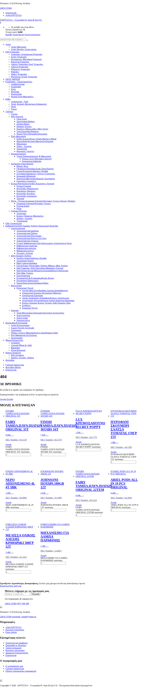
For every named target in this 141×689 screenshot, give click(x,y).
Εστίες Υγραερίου (19, 57)
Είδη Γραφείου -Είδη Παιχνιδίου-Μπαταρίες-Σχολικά (40, 268)
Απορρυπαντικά (18, 228)
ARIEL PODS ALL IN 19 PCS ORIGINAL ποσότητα (124, 506)
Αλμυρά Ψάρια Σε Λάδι (21, 345)
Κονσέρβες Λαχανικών (27, 196)
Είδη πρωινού (17, 116)
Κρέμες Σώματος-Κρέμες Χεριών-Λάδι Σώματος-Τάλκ (46, 303)
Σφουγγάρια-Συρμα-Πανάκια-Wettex (32, 283)
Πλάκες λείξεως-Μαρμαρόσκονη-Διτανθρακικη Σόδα (34, 333)
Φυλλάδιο (10, 360)
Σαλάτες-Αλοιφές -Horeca (22, 358)
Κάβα (8, 99)
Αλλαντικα (21, 213)
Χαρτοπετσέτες (23, 320)
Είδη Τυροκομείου (14, 223)
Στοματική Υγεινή (29, 308)
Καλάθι (9, 34)
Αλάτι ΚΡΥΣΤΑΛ (14, 15)
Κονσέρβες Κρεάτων (26, 193)
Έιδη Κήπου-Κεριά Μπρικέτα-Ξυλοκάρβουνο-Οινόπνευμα (42, 270)
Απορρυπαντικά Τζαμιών (28, 241)
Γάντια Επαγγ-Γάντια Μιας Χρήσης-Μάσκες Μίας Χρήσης (42, 266)
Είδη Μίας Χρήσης (25, 273)
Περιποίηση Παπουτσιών (28, 280)
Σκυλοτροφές (17, 338)
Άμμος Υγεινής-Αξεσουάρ (22, 328)
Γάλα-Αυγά (22, 119)
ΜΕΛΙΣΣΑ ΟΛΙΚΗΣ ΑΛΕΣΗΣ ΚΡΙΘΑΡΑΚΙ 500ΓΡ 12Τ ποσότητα (19, 566)
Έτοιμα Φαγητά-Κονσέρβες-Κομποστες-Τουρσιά (32, 183)
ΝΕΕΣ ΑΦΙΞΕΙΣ (13, 79)
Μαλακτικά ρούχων (25, 251)
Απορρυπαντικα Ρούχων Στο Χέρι (31, 238)
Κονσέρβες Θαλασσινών (27, 188)
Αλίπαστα (15, 343)
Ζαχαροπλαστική (18, 154)
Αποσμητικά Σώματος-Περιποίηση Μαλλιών (41, 293)
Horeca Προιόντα (13, 353)
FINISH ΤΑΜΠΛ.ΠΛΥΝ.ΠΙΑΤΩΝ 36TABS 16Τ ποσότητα (52, 449)
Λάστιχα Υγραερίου (19, 67)
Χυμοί (14, 109)
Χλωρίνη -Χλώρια (25, 253)
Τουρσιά (20, 198)
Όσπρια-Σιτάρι (23, 206)
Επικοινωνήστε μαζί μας (10, 586)
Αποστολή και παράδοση (17, 643)
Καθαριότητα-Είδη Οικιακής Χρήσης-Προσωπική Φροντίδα (32, 226)
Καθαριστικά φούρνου (26, 248)
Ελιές (13, 89)
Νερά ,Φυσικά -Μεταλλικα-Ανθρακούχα (29, 104)
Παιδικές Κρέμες (24, 126)
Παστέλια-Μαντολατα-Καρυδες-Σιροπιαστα (36, 178)
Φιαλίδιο (15, 72)
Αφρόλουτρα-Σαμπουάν (32, 295)
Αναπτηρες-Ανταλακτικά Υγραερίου (26, 54)
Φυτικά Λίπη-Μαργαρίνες (22, 96)
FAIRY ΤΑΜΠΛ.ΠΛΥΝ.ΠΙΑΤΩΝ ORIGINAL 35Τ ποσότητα (17, 449)
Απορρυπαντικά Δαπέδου (28, 231)
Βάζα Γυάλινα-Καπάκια (27, 263)
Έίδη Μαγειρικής (18, 136)
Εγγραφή (35, 594)
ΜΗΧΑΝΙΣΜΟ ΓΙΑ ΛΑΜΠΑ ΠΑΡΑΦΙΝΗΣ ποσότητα (53, 559)
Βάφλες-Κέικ (22, 166)
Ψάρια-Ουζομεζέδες (14, 340)
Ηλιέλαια (15, 91)
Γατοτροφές (16, 330)
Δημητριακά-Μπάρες (26, 121)
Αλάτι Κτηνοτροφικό (20, 325)
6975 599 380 (23, 603)
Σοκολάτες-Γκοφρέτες (26, 181)
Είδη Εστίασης (17, 355)
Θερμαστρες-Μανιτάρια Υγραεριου (26, 59)
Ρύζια (19, 208)
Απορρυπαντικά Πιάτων (27, 233)
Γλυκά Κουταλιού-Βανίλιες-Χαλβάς (32, 171)
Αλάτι (8, 44)
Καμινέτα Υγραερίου (20, 62)
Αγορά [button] (8, 444)
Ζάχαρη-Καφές (23, 124)
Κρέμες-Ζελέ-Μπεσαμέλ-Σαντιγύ (37, 159)
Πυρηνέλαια (16, 94)
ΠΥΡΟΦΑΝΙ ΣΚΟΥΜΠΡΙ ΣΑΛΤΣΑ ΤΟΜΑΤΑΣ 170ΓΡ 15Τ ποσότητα (123, 457)
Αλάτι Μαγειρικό (18, 47)
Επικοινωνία (11, 13)
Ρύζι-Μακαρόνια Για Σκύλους (24, 335)
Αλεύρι (14, 114)
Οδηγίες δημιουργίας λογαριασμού (21, 671)
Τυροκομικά (22, 221)
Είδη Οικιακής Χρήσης (21, 256)
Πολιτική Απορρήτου (15, 630)
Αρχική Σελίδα (6, 399)
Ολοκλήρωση (19, 34)
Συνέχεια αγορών (32, 34)
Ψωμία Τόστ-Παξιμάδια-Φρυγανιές (32, 134)
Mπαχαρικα (22, 144)
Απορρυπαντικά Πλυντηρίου (29, 236)
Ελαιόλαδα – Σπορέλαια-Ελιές (19, 82)
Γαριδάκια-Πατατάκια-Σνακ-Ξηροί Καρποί (35, 169)
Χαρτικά (14, 310)
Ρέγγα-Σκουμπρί (18, 350)
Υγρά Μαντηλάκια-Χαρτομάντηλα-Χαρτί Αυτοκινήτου (40, 313)
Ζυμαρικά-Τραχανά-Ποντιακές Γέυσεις (34, 203)
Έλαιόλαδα (16, 87)
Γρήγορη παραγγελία (15, 365)
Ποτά (13, 106)
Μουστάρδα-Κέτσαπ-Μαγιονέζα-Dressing (35, 141)
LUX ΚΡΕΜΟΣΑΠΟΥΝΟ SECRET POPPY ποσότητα (88, 445)
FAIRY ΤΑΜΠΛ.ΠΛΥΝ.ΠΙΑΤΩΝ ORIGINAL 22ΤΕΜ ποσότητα (89, 510)
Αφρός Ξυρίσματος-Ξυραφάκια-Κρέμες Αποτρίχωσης (45, 298)
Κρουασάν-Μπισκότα (26, 176)
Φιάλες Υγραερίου (19, 74)
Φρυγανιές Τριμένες (25, 151)
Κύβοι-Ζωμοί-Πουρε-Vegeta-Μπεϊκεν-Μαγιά (36, 139)
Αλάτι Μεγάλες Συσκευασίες (24, 49)
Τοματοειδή (22, 149)
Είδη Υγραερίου (12, 52)
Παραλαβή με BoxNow (16, 645)
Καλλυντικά (16, 285)
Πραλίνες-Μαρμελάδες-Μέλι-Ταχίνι (32, 129)
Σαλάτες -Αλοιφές (24, 218)
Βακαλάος (15, 348)
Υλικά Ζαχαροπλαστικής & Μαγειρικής (34, 156)
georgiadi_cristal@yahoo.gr (24, 617)
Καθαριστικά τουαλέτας (27, 246)
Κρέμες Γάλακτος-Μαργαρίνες (30, 216)
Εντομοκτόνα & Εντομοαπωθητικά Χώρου (35, 278)
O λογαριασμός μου (14, 666)
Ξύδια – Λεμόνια (24, 146)
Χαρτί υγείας (22, 318)
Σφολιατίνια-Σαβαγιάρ (31, 161)
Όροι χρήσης (11, 632)
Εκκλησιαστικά (23, 275)
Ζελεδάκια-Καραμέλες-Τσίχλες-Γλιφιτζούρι (36, 174)
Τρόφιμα (9, 111)
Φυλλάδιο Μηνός (13, 367)
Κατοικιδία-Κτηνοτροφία (16, 323)
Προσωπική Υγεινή (25, 288)
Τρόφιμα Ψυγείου (19, 211)
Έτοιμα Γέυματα (24, 186)
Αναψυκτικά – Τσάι (19, 101)
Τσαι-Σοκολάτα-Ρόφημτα (28, 131)
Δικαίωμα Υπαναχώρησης (17, 653)
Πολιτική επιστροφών (15, 650)
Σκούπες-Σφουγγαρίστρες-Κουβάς (32, 258)
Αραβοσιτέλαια (18, 84)
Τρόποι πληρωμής (13, 648)
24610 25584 (6, 8)
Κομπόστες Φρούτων (26, 191)
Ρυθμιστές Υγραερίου (20, 69)
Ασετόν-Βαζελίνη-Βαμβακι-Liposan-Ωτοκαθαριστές (45, 290)
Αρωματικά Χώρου (25, 261)
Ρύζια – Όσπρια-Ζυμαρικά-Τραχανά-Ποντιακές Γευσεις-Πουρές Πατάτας (43, 201)
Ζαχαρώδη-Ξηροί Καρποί (22, 164)
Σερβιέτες (26, 305)
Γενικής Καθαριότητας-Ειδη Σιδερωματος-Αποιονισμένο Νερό (44, 243)
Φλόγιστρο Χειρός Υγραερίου (24, 77)
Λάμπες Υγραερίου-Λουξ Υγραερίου (27, 64)
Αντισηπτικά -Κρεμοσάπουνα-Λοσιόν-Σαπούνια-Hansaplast (48, 300)
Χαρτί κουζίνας (23, 315)
